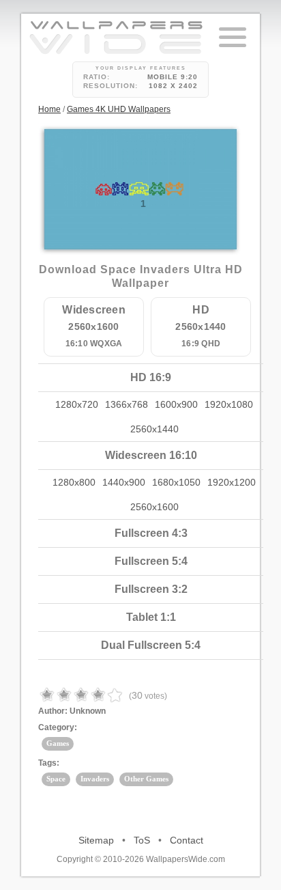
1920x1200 (231, 482)
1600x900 (176, 404)
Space (55, 779)
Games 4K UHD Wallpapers (119, 109)
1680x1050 (176, 482)
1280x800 (74, 482)
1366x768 (126, 404)
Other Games (146, 779)
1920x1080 (229, 404)
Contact (186, 840)
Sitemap (96, 840)
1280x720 (76, 404)
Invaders (94, 779)
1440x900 (123, 482)
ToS (142, 840)
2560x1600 (154, 506)
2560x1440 (154, 428)
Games (57, 743)
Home (49, 109)
